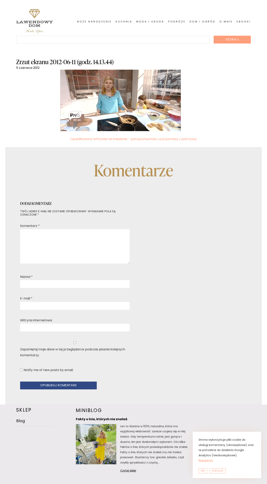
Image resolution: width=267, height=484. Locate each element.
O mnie (226, 21)
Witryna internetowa (36, 320)
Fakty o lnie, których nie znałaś (101, 419)
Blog (20, 421)
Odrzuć (217, 470)
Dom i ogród (203, 21)
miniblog (89, 411)
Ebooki (244, 21)
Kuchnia (124, 21)
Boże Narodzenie (94, 21)
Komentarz (30, 226)
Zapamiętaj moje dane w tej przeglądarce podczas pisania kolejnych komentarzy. (72, 352)
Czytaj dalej (133, 471)
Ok (203, 470)
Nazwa (26, 277)
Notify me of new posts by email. (48, 370)
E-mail (26, 298)
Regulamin (206, 460)
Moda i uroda (150, 21)
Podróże (177, 21)
